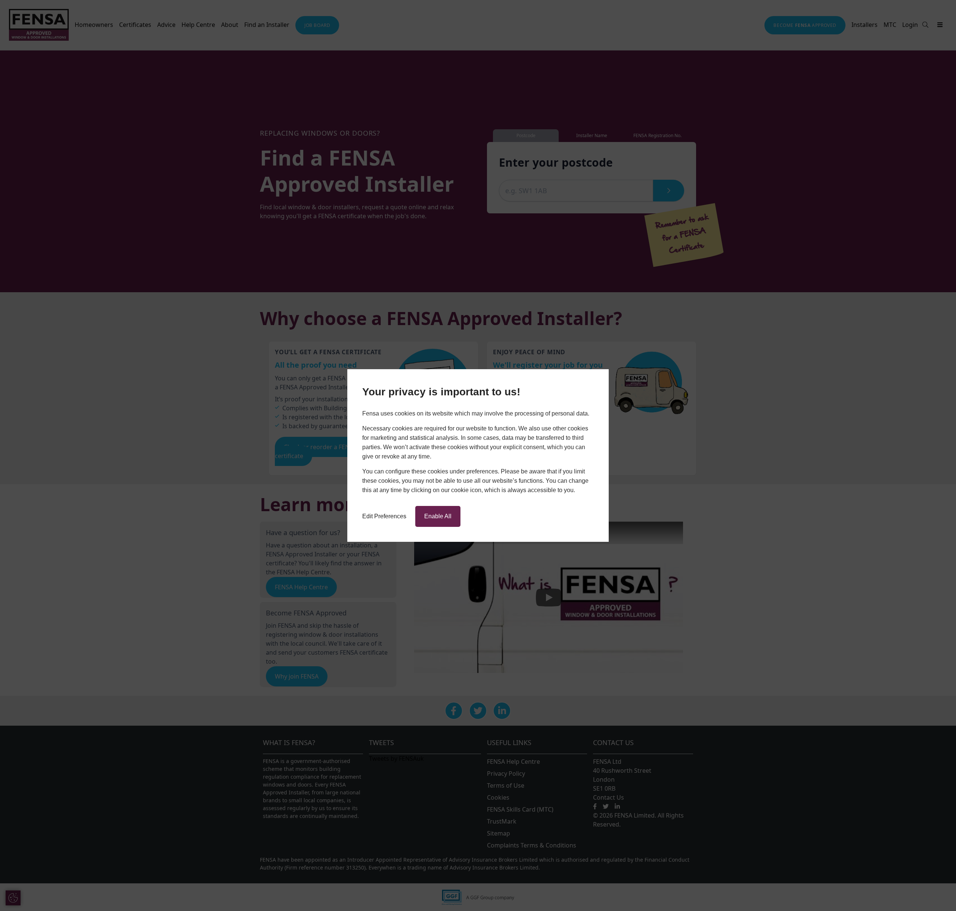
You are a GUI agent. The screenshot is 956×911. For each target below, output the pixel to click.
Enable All (437, 516)
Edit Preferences (384, 516)
